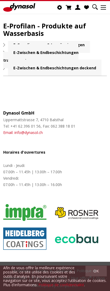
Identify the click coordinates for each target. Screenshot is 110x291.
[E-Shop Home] (19, 7)
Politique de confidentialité (61, 284)
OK (96, 270)
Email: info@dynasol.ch (23, 132)
